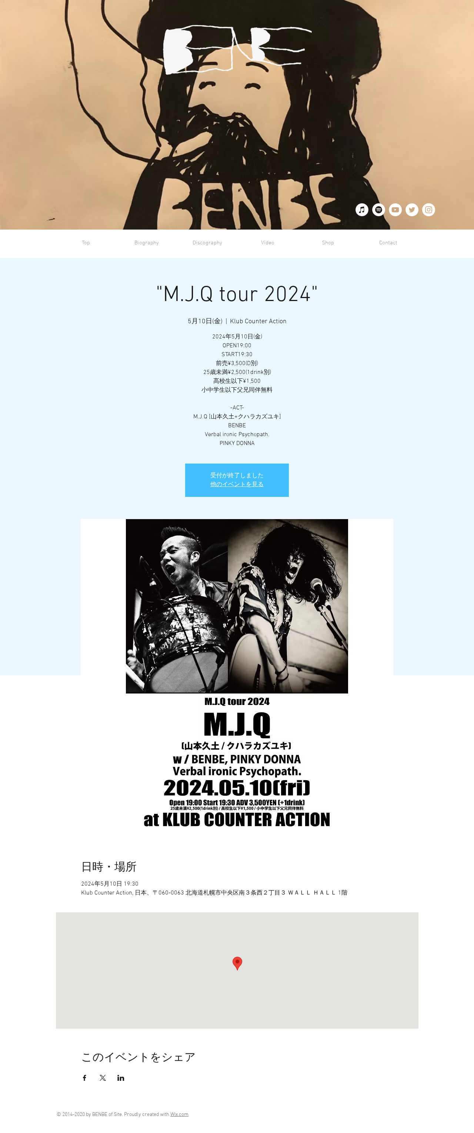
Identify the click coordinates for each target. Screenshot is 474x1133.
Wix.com (179, 1115)
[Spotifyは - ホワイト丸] (378, 209)
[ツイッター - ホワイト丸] (411, 209)
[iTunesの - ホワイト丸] (362, 209)
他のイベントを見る (237, 484)
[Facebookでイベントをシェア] (84, 1078)
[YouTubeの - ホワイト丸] (395, 209)
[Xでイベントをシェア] (102, 1078)
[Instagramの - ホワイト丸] (428, 209)
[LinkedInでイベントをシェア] (120, 1078)
